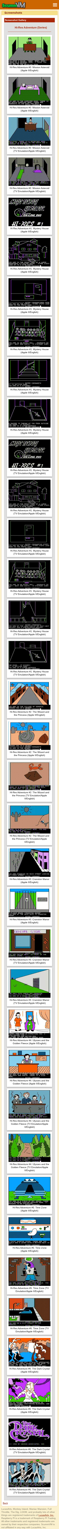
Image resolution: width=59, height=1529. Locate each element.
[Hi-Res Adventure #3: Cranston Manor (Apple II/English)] (29, 863)
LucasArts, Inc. (46, 1515)
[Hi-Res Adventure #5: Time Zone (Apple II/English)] (29, 1191)
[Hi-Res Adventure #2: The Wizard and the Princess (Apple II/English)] (29, 695)
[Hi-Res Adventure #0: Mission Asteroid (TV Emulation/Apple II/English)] (29, 131)
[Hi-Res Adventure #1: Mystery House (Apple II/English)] (29, 212)
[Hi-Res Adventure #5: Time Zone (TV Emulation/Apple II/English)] (29, 1272)
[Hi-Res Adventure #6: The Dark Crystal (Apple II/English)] (29, 1352)
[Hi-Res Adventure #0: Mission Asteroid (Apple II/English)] (29, 51)
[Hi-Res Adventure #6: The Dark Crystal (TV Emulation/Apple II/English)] (29, 1433)
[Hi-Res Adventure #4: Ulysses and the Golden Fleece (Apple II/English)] (29, 1024)
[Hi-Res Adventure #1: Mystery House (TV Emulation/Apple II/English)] (29, 454)
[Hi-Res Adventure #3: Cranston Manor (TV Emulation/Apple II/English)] (29, 943)
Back (5, 1503)
